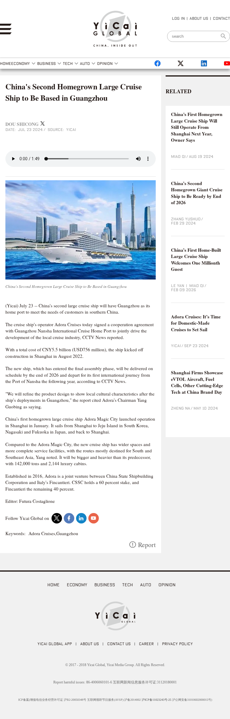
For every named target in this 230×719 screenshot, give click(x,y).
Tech (127, 585)
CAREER (146, 643)
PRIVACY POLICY (177, 643)
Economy (77, 585)
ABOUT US (199, 18)
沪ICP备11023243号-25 (156, 699)
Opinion (166, 585)
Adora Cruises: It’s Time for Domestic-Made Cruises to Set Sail (196, 323)
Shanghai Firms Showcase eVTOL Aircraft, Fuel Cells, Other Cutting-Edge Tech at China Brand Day (197, 382)
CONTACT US (119, 643)
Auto (145, 585)
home (53, 585)
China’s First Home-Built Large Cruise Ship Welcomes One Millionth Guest (196, 260)
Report (147, 544)
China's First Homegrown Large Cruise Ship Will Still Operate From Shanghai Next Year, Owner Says (197, 127)
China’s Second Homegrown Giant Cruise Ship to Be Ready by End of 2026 (197, 193)
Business (104, 585)
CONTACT (221, 18)
